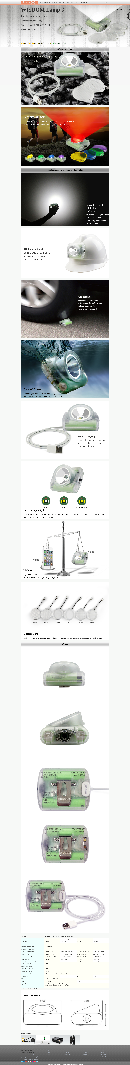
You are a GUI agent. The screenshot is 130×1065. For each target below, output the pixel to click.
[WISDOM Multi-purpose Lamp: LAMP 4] (43, 1039)
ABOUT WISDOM (105, 1047)
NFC (48, 1050)
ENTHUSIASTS (51, 1047)
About (71, 2)
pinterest (31, 1061)
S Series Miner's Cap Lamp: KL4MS (29, 1057)
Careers (102, 1052)
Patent (48, 1052)
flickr (33, 1061)
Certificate (102, 1049)
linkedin (28, 1061)
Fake (48, 1049)
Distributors (68, 1049)
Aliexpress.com (86, 1052)
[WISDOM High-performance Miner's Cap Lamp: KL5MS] (28, 1039)
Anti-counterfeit (82, 2)
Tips (48, 1054)
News (64, 2)
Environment (103, 1054)
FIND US (67, 1047)
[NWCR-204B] (72, 1039)
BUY (84, 1047)
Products (41, 2)
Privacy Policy (103, 1056)
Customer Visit (68, 1050)
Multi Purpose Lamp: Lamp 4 (28, 1054)
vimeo (37, 1061)
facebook (24, 1061)
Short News (102, 1050)
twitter (22, 1061)
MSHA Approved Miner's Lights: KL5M (30, 1059)
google (26, 1061)
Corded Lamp (54, 2)
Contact (75, 2)
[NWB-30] (57, 1039)
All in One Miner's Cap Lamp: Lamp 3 (30, 1056)
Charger (60, 2)
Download (85, 1054)
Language (106, 2)
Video (68, 2)
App (87, 2)
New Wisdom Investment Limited (29, 2)
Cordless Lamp (47, 2)
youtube (35, 1061)
